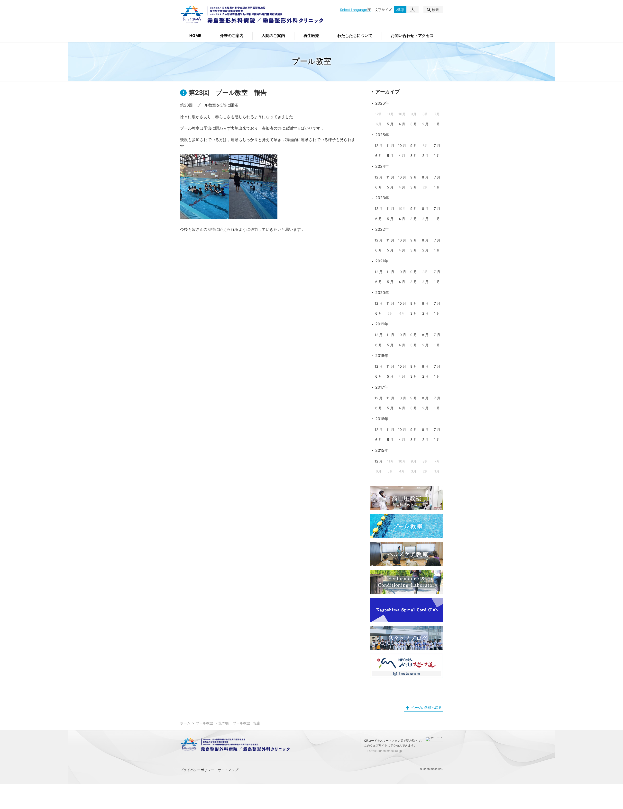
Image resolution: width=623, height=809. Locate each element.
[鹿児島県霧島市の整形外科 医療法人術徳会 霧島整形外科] (251, 14)
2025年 (382, 134)
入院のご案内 (273, 35)
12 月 (379, 145)
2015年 (381, 450)
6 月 (378, 155)
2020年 (382, 292)
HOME (195, 35)
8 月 (425, 177)
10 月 (402, 145)
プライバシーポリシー (197, 770)
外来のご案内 (231, 35)
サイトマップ (228, 770)
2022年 (382, 229)
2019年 (381, 323)
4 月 (402, 124)
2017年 (381, 387)
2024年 (382, 166)
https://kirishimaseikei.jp (385, 751)
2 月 (425, 124)
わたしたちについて (354, 35)
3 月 (413, 124)
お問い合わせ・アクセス (412, 35)
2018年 (381, 355)
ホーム (185, 723)
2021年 (381, 260)
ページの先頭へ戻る (426, 707)
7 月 (437, 145)
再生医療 (311, 35)
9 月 (413, 145)
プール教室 (204, 723)
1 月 (437, 124)
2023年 (382, 197)
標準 (400, 9)
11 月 (390, 145)
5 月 (390, 124)
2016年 (381, 418)
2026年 (382, 103)
